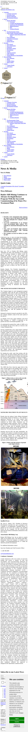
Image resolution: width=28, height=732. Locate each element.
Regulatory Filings (11, 48)
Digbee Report (10, 41)
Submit (3, 678)
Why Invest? (10, 44)
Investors (6, 43)
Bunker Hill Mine (11, 20)
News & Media (7, 57)
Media (8, 59)
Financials (9, 47)
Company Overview (12, 13)
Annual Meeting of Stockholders (15, 55)
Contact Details (10, 65)
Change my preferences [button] (17, 725)
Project (5, 19)
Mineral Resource (14, 26)
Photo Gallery (10, 62)
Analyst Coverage (11, 52)
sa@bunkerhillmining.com (7, 553)
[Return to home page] (8, 9)
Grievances (9, 40)
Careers (5, 68)
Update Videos (10, 61)
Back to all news (23, 207)
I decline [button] (17, 721)
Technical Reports (14, 29)
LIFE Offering (10, 54)
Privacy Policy (4, 702)
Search (3, 159)
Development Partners (12, 18)
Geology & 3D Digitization (16, 24)
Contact (6, 64)
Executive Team (11, 15)
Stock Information (11, 45)
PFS (11, 27)
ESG (5, 30)
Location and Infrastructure (16, 23)
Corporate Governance (12, 38)
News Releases (10, 58)
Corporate (6, 12)
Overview (12, 22)
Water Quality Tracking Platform (15, 33)
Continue (3, 727)
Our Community (11, 37)
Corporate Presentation (6, 186)
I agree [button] (17, 718)
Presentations (10, 50)
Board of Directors (11, 16)
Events (8, 51)
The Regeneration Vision (13, 31)
